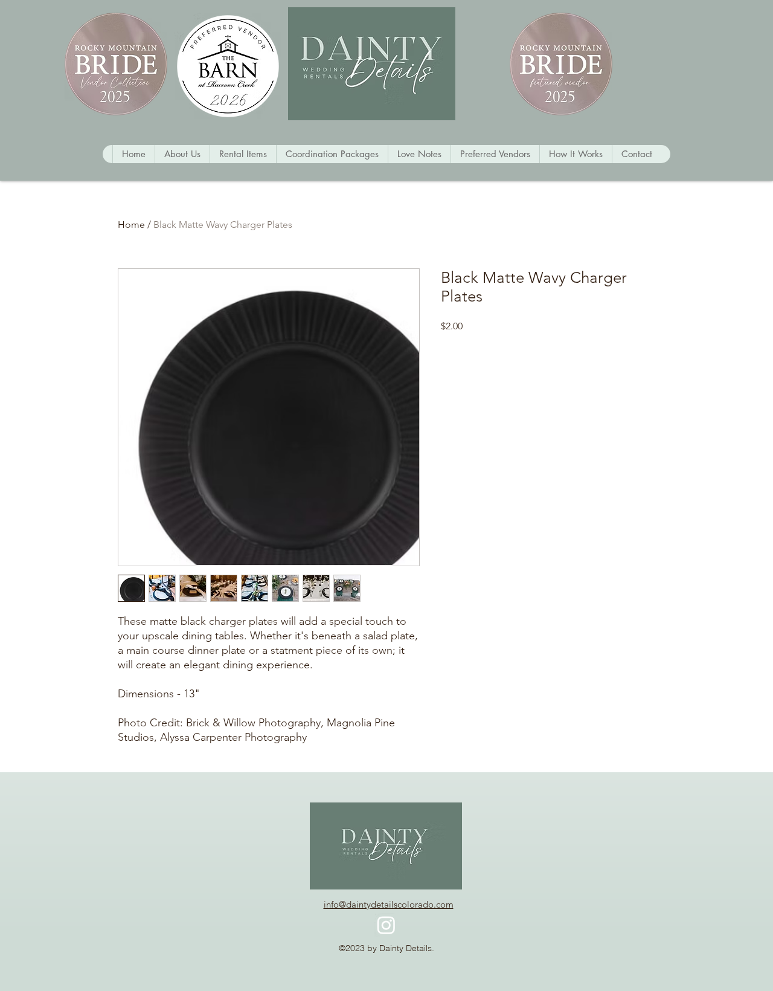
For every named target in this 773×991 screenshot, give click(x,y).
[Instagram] (386, 925)
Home (131, 224)
